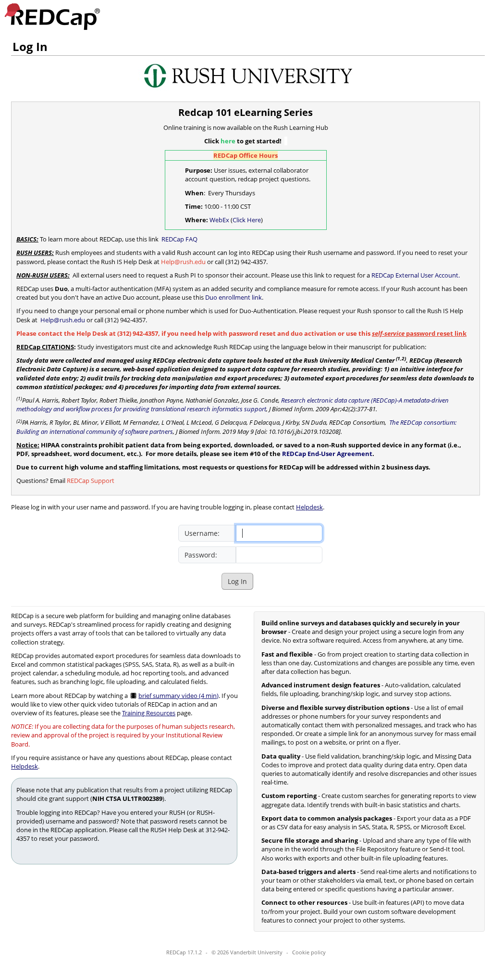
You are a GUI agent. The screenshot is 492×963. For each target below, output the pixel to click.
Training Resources (148, 713)
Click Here (247, 219)
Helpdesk (309, 507)
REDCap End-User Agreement (327, 453)
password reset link (419, 333)
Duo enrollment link (233, 297)
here (228, 141)
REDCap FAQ (178, 239)
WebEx (219, 219)
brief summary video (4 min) (178, 695)
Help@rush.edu (62, 320)
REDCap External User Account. (415, 275)
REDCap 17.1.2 (184, 952)
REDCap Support (90, 480)
